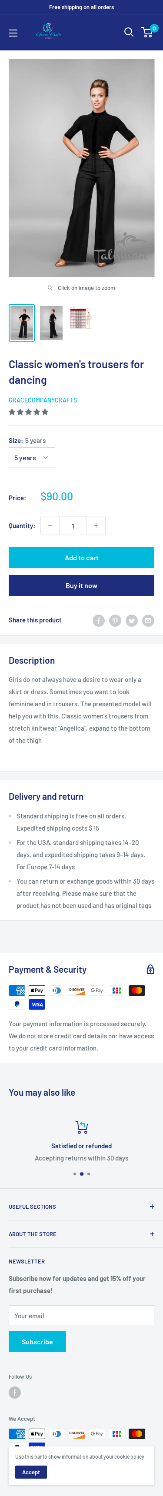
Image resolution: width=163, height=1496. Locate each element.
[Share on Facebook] (99, 619)
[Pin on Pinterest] (115, 619)
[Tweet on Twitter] (132, 619)
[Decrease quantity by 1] (50, 525)
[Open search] (129, 32)
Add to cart (82, 557)
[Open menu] (13, 33)
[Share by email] (148, 619)
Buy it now (81, 585)
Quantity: (22, 525)
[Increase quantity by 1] (96, 525)
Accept (31, 1472)
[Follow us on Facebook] (15, 1392)
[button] (29, 412)
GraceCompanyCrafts (43, 400)
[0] (147, 32)
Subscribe (37, 1341)
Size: (27, 440)
